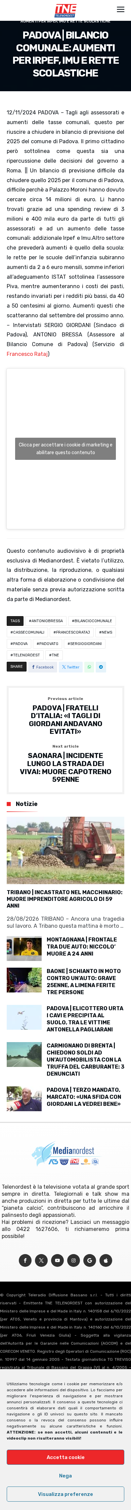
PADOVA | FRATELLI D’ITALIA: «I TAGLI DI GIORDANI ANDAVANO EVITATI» (65, 716)
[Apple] (105, 1260)
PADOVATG (48, 644)
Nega (65, 1476)
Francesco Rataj (27, 354)
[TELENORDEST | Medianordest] (65, 4)
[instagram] (73, 1260)
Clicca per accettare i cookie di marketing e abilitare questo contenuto (66, 448)
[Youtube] (57, 1260)
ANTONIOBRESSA (47, 621)
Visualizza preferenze (65, 1494)
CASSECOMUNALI (28, 632)
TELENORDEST (26, 655)
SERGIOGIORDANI (86, 644)
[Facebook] (25, 1260)
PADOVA (20, 644)
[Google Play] (89, 1260)
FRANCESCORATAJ (73, 632)
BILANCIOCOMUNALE (93, 621)
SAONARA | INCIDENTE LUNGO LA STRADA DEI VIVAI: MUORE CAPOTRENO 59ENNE (66, 764)
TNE (55, 655)
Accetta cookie (66, 1457)
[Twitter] (41, 1260)
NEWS (107, 632)
